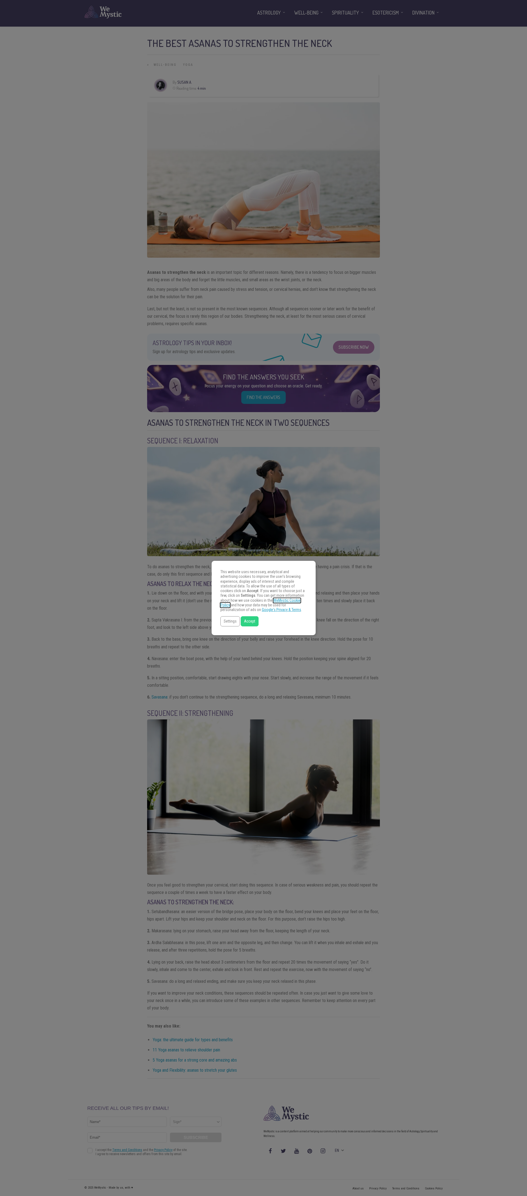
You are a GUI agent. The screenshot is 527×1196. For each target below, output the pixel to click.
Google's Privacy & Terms (281, 609)
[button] (230, 621)
